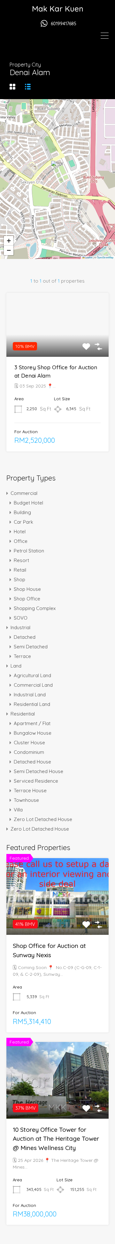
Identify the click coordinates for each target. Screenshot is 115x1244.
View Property (57, 344)
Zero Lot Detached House (43, 819)
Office (20, 541)
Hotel (20, 531)
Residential (23, 714)
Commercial (24, 493)
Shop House (27, 589)
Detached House (32, 762)
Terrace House (30, 790)
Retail (20, 570)
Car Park (23, 522)
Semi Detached (31, 647)
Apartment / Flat (32, 723)
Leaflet (88, 257)
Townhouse (26, 800)
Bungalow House (32, 733)
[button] (58, 170)
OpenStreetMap (105, 257)
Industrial (20, 627)
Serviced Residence (36, 781)
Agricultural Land (32, 675)
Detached (24, 637)
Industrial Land (30, 695)
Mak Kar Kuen (57, 8)
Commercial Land (33, 685)
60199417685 (63, 24)
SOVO (20, 618)
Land (16, 666)
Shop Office (27, 599)
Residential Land (32, 704)
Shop (19, 579)
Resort (21, 560)
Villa (18, 810)
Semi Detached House (38, 771)
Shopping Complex (35, 608)
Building (22, 512)
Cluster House (29, 742)
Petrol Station (29, 551)
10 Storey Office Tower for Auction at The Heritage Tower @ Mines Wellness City (56, 1139)
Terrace (22, 656)
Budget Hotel (28, 503)
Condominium (29, 752)
